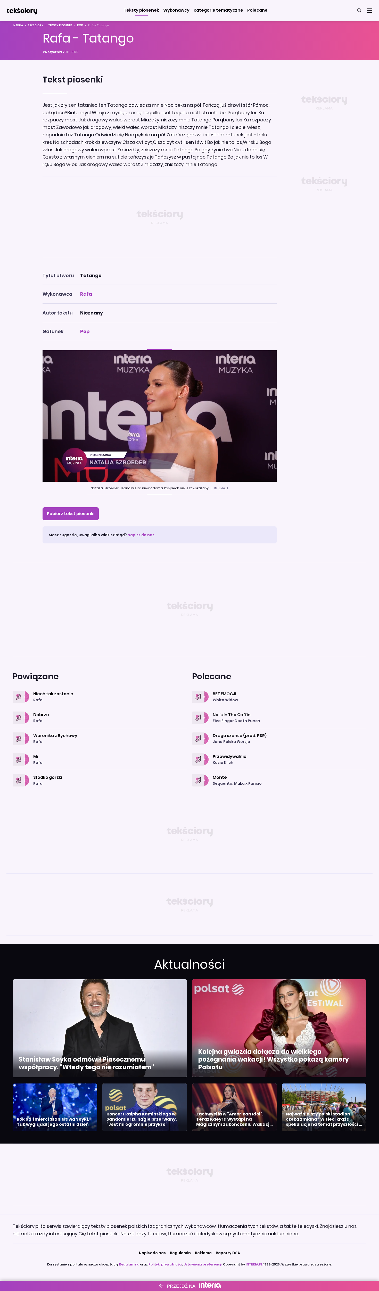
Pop (80, 25)
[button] (141, 10)
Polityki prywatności (165, 1264)
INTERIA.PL (254, 1264)
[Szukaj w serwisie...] (359, 10)
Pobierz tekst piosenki (70, 514)
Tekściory (35, 25)
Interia (18, 25)
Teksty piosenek (60, 25)
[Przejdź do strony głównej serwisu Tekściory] (21, 10)
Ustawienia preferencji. (203, 1264)
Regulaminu (129, 1264)
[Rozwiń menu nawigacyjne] (370, 10)
